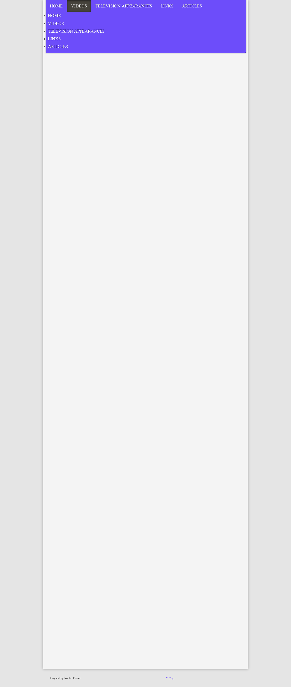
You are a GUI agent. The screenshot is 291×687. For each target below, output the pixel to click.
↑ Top (170, 677)
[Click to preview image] (120, 156)
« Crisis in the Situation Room (103, 601)
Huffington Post (87, 556)
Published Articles (83, 588)
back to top (184, 612)
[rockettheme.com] (197, 678)
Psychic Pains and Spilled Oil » (150, 601)
